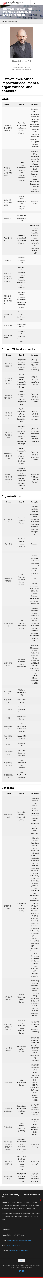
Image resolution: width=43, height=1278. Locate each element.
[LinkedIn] (20, 1271)
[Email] (23, 1271)
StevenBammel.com (13, 1245)
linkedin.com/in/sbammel (18, 1250)
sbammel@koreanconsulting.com (19, 1240)
